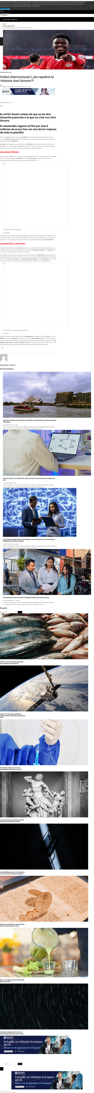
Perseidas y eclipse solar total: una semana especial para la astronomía (12, 1032)
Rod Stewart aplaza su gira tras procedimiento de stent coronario (11, 768)
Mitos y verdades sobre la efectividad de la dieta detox (12, 980)
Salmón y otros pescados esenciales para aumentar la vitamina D (11, 662)
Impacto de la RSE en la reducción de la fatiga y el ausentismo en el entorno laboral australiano (29, 421)
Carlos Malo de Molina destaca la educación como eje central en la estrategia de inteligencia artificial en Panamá (29, 540)
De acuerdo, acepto (5, 9)
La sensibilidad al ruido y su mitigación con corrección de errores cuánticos (12, 873)
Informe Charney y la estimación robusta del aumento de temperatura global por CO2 (29, 479)
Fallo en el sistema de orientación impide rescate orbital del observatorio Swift (12, 715)
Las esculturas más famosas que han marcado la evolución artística (12, 820)
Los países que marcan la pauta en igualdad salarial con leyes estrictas (26, 597)
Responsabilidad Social (5, 72)
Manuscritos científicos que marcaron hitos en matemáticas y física (12, 925)
